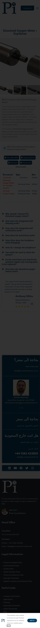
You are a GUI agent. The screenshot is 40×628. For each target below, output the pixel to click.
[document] (20, 314)
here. (8, 625)
